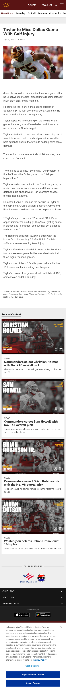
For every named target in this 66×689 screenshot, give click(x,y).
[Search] (56, 5)
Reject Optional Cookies (33, 674)
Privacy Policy (40, 660)
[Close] (61, 627)
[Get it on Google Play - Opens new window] (43, 616)
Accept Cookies (33, 683)
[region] (33, 656)
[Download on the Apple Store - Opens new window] (22, 615)
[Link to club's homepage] (6, 3)
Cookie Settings (33, 666)
